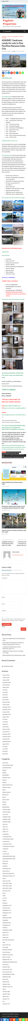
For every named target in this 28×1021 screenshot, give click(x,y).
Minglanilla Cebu (7, 922)
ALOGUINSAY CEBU (8, 765)
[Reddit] (14, 73)
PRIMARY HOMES (7, 949)
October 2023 (6, 712)
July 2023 (5, 719)
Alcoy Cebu (5, 762)
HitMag (16, 1016)
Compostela (6, 834)
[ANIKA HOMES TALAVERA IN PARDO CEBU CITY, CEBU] (14, 521)
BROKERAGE (4, 36)
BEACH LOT (6, 794)
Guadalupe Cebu (7, 868)
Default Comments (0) (7, 570)
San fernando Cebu (7, 969)
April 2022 (5, 753)
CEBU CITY (9, 36)
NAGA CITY (6, 932)
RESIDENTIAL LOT (7, 959)
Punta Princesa (6, 952)
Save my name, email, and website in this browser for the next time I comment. (13, 619)
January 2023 (6, 731)
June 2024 (5, 692)
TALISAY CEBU (6, 991)
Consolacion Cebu (7, 844)
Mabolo (4, 900)
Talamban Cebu (6, 984)
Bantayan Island (6, 787)
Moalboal (5, 927)
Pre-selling (5, 947)
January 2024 (6, 704)
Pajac (4, 942)
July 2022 (5, 746)
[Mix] (20, 73)
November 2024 (7, 682)
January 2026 (6, 675)
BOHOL (5, 802)
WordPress (9, 1016)
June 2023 (5, 721)
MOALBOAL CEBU (7, 930)
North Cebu (5, 937)
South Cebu (5, 979)
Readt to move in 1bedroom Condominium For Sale (13, 455)
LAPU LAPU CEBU (7, 883)
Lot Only (5, 898)
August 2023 (6, 717)
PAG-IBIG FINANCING (8, 940)
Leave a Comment (20, 51)
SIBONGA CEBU (7, 976)
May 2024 (5, 694)
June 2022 (5, 749)
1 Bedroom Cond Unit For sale (13, 452)
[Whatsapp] (23, 73)
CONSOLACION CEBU (8, 846)
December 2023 (6, 707)
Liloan (4, 893)
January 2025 (6, 680)
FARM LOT (5, 863)
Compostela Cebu (7, 836)
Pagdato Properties (9, 22)
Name (4, 597)
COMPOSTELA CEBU (8, 839)
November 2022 (7, 736)
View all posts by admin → (18, 555)
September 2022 (7, 741)
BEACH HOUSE (6, 792)
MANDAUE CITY (7, 910)
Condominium (15, 36)
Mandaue (5, 903)
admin (14, 51)
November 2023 (7, 709)
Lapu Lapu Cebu (6, 880)
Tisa (4, 1001)
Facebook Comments (17, 570)
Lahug (4, 878)
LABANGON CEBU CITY (9, 876)
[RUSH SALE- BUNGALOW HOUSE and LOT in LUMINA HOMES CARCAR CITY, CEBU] (14, 497)
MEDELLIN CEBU (7, 917)
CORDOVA (5, 849)
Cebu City (5, 824)
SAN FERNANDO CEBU (9, 974)
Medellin (5, 915)
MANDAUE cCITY (7, 905)
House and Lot (6, 871)
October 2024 (6, 685)
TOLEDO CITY (6, 1004)
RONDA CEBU (6, 967)
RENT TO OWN (6, 957)
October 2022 (6, 739)
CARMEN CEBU (7, 817)
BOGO (4, 797)
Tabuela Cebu (6, 981)
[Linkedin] (9, 73)
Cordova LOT (6, 853)
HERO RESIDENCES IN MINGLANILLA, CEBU (14, 655)
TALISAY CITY (6, 999)
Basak (4, 789)
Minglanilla (5, 920)
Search (3, 626)
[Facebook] (3, 73)
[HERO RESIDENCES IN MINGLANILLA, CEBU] (14, 473)
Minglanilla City (6, 925)
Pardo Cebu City (7, 944)
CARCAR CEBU (6, 809)
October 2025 (6, 677)
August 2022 (6, 744)
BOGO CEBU (6, 799)
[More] (3, 75)
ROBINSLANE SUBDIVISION (10, 962)
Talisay (4, 989)
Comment (5, 578)
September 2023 (7, 714)
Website (4, 610)
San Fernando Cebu (7, 972)
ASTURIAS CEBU (7, 767)
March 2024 (6, 699)
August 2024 (6, 687)
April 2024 (5, 697)
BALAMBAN (6, 775)
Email (4, 604)
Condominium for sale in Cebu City (10, 453)
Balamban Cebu (6, 777)
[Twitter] (6, 73)
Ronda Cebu (6, 964)
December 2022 (6, 734)
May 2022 (5, 751)
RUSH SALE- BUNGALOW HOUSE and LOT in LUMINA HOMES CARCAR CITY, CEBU (13, 507)
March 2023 (6, 726)
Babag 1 (4, 770)
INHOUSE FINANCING (8, 873)
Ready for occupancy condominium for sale (13, 457)
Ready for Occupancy (8, 954)
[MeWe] (17, 73)
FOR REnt (5, 866)
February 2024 (6, 702)
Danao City (5, 861)
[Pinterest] (11, 73)
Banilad (4, 782)
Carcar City (5, 814)
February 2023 (6, 729)
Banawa (4, 780)
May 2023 (5, 724)
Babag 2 (4, 772)
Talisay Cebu (6, 996)
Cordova (5, 851)
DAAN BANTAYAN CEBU (9, 856)
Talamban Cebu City (7, 986)
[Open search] (24, 31)
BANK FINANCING (7, 785)
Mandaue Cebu (6, 908)
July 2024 (5, 689)
